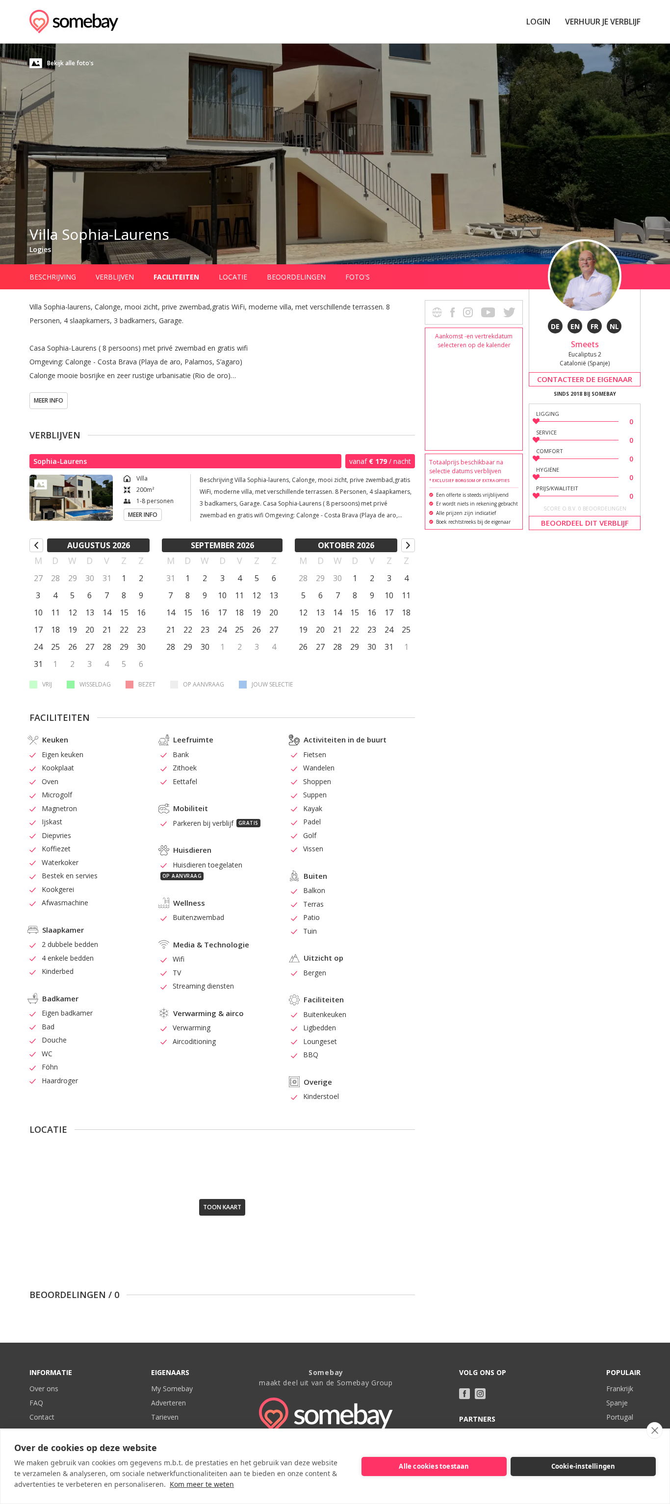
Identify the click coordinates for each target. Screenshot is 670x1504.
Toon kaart (222, 1207)
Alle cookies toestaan (434, 1466)
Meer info (48, 400)
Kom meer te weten (202, 1484)
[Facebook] (464, 1393)
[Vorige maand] (36, 545)
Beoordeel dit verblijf (585, 523)
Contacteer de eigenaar (584, 379)
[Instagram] (480, 1393)
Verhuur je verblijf (603, 21)
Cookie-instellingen (583, 1466)
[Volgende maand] (408, 545)
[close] (654, 1430)
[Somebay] (73, 21)
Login (538, 21)
